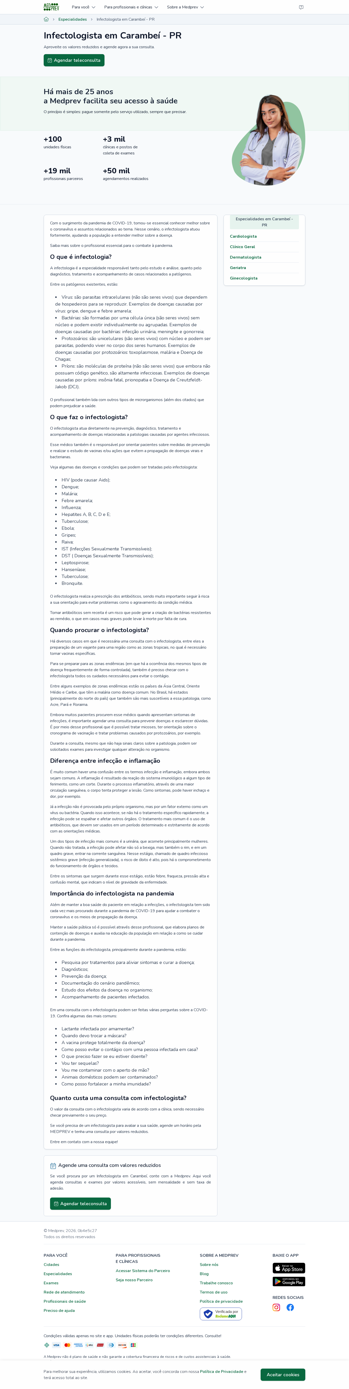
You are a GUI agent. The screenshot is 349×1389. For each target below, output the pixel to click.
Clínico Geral (242, 247)
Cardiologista (243, 236)
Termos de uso (213, 1292)
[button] (83, 7)
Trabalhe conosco (216, 1283)
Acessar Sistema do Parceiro (143, 1271)
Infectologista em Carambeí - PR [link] (126, 19)
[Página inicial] (46, 19)
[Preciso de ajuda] (301, 7)
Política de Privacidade (221, 1371)
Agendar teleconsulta (77, 60)
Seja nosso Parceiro (134, 1280)
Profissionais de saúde (65, 1301)
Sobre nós (209, 1264)
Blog (204, 1274)
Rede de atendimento (64, 1292)
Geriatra (238, 268)
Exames (51, 1283)
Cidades (51, 1264)
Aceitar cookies (283, 1375)
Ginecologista (244, 278)
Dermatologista (245, 257)
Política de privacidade (221, 1301)
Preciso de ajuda (59, 1310)
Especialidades (73, 19)
